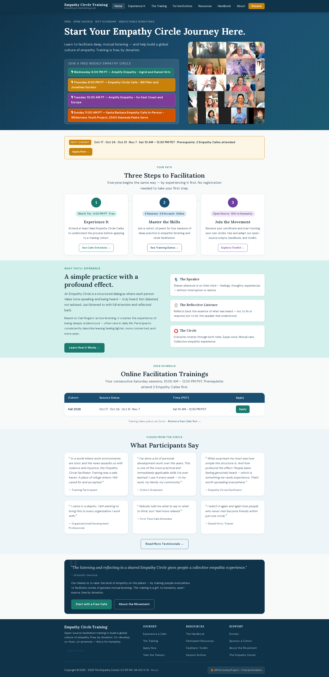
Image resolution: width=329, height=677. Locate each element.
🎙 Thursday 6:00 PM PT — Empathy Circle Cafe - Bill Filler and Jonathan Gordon (114, 84)
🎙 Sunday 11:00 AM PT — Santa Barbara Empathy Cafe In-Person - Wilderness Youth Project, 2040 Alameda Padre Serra (117, 115)
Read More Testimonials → (164, 544)
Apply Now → (80, 151)
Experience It (136, 6)
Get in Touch (76, 650)
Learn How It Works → (84, 348)
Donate (257, 6)
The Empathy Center (242, 655)
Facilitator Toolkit (197, 648)
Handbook (224, 6)
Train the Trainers (154, 655)
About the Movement (134, 604)
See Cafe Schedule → (96, 247)
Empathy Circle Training (86, 6)
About (241, 6)
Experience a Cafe (154, 634)
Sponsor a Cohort (240, 641)
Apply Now (150, 648)
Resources (205, 6)
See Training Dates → (164, 247)
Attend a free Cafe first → (184, 421)
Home (118, 6)
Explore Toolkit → (232, 247)
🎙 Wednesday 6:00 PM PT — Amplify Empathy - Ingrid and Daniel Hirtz (121, 72)
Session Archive (196, 655)
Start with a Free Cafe (91, 604)
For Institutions (182, 6)
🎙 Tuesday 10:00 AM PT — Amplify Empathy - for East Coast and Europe (117, 99)
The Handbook (195, 634)
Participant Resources (200, 641)
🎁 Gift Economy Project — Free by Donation (236, 670)
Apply (243, 409)
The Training (159, 6)
